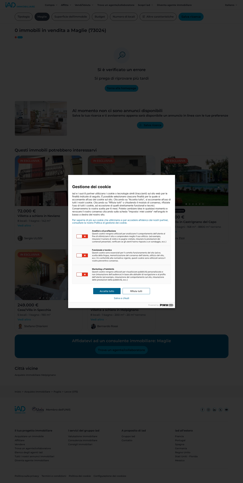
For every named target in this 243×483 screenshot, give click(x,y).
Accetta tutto (107, 291)
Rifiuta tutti (136, 291)
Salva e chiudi (121, 298)
